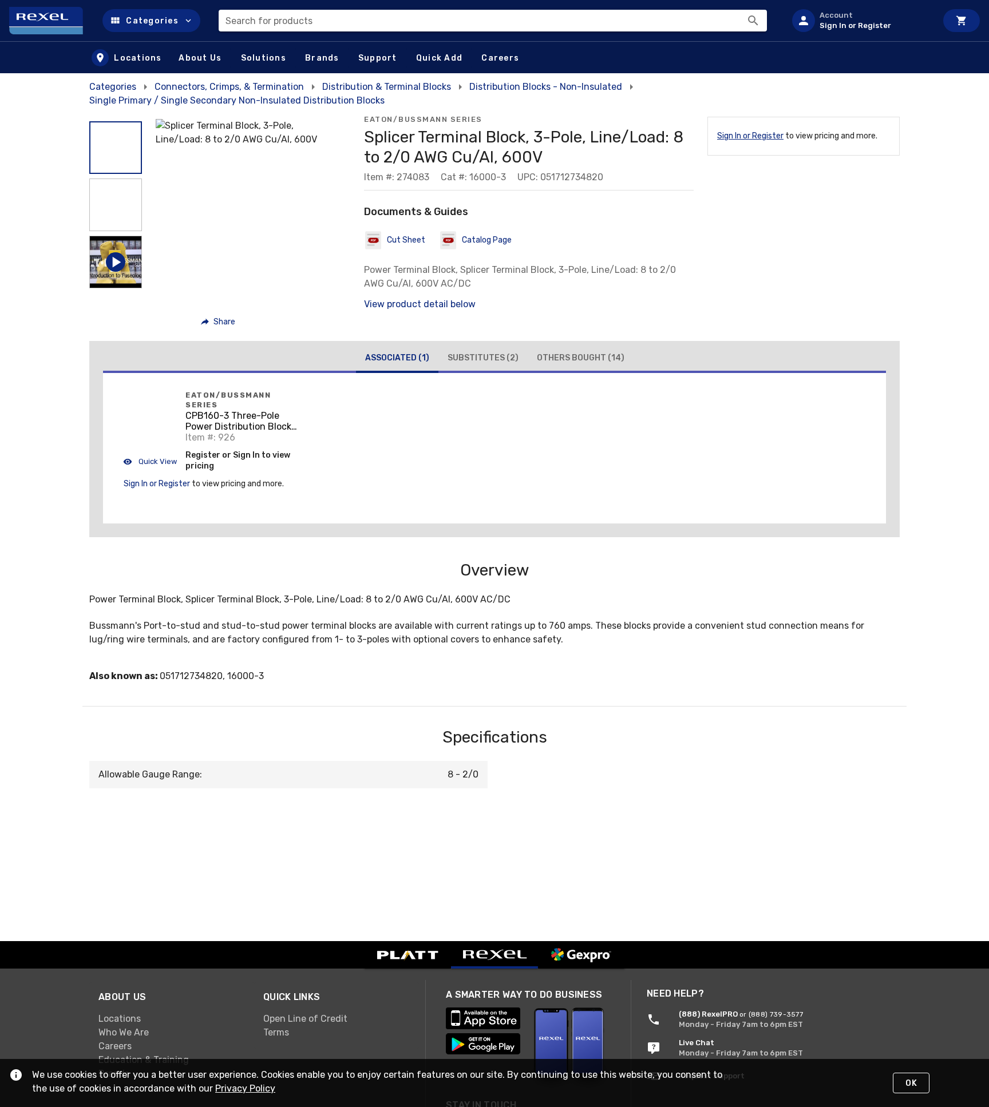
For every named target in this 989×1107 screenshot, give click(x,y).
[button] (151, 20)
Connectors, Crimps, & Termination (229, 86)
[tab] (397, 359)
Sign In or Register (750, 136)
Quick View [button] (157, 461)
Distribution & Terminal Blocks (386, 86)
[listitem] (859, 20)
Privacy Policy (245, 1088)
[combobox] (493, 20)
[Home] (51, 20)
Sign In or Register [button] (157, 484)
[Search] (753, 20)
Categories (112, 86)
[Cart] (961, 20)
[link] (171, 1019)
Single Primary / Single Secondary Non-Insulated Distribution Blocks (237, 100)
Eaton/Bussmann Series (423, 119)
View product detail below (420, 304)
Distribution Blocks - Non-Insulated (545, 86)
